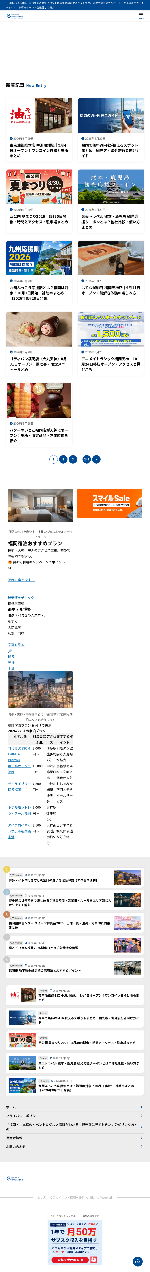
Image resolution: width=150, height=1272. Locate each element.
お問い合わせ (16, 1146)
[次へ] (96, 459)
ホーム (11, 1106)
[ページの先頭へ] (138, 1262)
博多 (11, 656)
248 (86, 459)
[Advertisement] (75, 54)
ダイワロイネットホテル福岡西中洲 (19, 831)
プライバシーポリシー (22, 1115)
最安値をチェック (21, 597)
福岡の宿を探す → (21, 579)
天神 (11, 662)
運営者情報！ (16, 1137)
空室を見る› (16, 644)
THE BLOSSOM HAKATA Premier (19, 754)
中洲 (11, 668)
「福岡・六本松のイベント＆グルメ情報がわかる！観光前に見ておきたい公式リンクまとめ (72, 1126)
